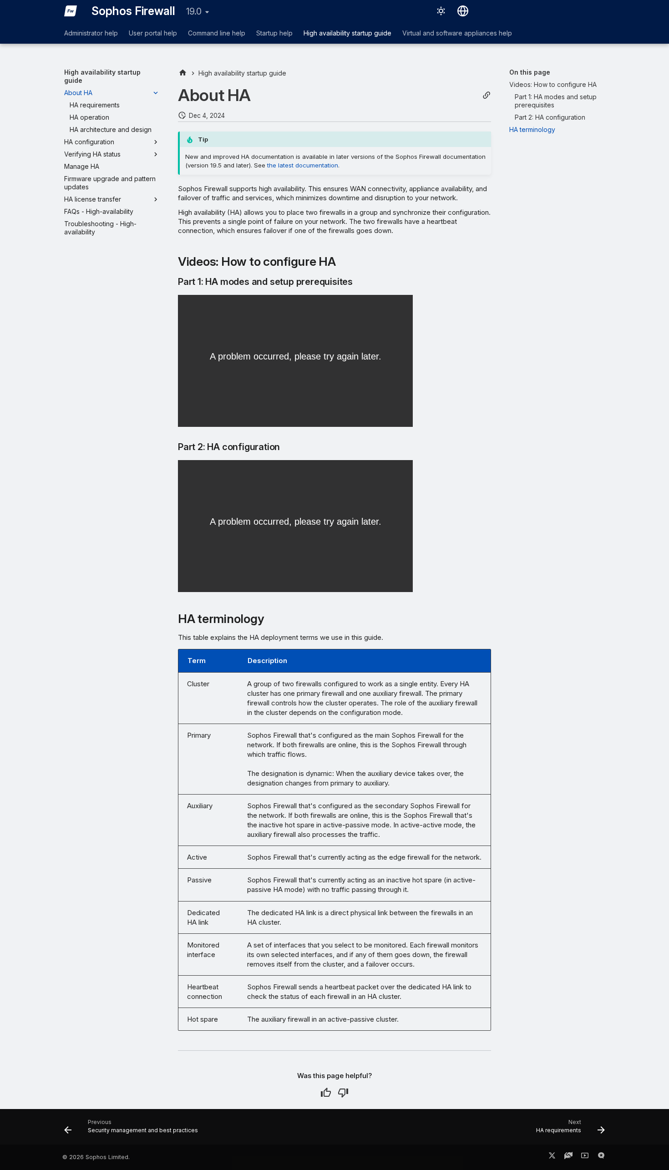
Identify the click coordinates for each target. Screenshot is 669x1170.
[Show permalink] (486, 95)
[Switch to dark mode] (441, 11)
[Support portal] (568, 1157)
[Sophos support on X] (552, 1157)
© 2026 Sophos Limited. (96, 1157)
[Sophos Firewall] (71, 11)
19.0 (194, 11)
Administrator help (91, 33)
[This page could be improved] (343, 1092)
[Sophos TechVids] (585, 1157)
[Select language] (463, 11)
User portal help (153, 33)
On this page (529, 72)
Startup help (274, 33)
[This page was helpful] (326, 1092)
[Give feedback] (601, 1157)
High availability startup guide (347, 33)
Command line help (216, 33)
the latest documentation (302, 165)
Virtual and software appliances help (457, 33)
